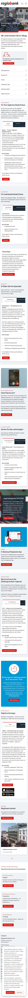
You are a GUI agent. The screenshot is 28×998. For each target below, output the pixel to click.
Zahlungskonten (5, 70)
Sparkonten (4, 75)
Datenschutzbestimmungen (11, 975)
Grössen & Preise (8, 274)
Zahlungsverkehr (5, 89)
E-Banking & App (5, 84)
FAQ (8, 596)
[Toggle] (26, 3)
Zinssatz (5, 179)
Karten (3, 80)
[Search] (22, 3)
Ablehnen (19, 992)
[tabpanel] (14, 155)
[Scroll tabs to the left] (1, 124)
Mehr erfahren (6, 414)
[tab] (8, 124)
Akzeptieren (10, 992)
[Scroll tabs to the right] (26, 124)
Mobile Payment (5, 94)
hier (8, 175)
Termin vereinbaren (8, 63)
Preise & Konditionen (9, 482)
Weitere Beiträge (7, 818)
